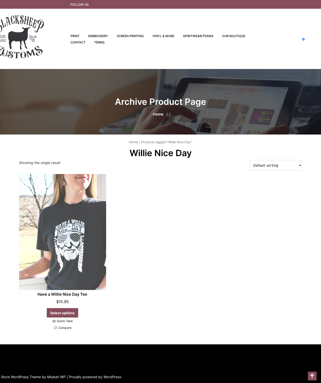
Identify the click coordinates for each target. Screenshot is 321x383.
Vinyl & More (163, 36)
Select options (62, 313)
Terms (99, 42)
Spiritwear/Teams (198, 36)
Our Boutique (233, 36)
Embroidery (98, 36)
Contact (78, 42)
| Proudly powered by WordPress (94, 377)
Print (75, 36)
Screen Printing (130, 36)
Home (158, 114)
